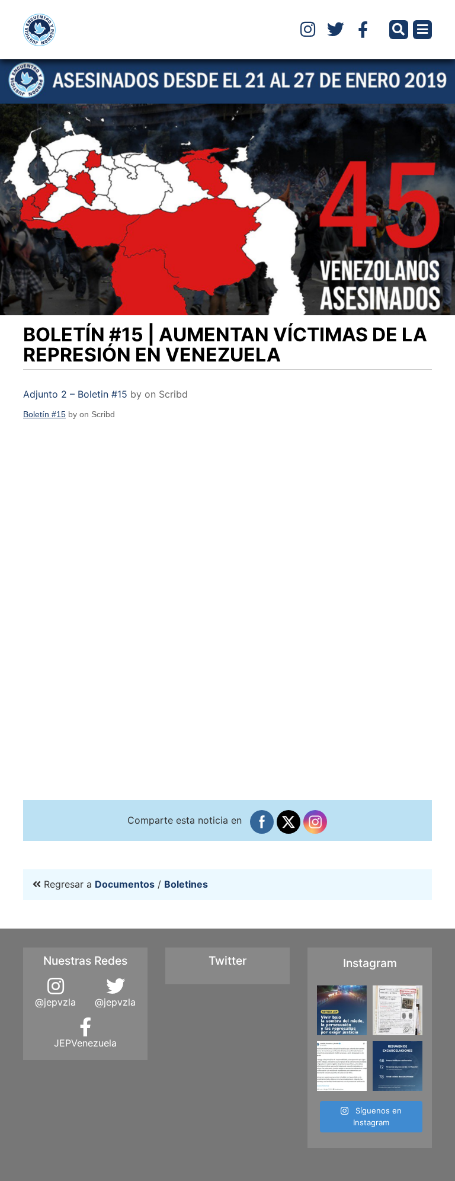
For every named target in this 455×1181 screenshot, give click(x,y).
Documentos (125, 884)
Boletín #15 (44, 414)
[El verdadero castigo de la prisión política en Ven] (342, 1010)
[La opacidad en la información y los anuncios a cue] (397, 1010)
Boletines (186, 884)
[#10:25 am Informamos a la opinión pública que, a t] (342, 1066)
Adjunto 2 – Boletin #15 (75, 394)
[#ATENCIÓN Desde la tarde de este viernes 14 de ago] (397, 1066)
